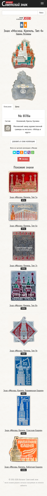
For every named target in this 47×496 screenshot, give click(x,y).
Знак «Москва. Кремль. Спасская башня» (23, 430)
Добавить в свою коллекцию (23, 142)
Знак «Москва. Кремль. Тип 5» (23, 197)
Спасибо (24, 159)
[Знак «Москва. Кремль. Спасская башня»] (23, 410)
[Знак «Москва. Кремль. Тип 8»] (23, 286)
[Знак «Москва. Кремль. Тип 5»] (23, 182)
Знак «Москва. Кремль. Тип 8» (23, 305)
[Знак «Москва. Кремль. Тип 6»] (23, 212)
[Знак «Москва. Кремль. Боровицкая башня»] (23, 371)
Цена (17, 106)
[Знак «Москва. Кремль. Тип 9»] (23, 331)
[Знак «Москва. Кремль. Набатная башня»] (23, 449)
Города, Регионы (23, 34)
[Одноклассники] (21, 152)
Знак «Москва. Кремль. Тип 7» (23, 265)
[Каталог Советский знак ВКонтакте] (21, 25)
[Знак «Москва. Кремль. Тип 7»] (23, 246)
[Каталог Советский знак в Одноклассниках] (25, 25)
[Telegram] (25, 152)
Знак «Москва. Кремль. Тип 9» (23, 350)
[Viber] (29, 152)
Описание (7, 106)
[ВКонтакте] (18, 152)
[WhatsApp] (32, 152)
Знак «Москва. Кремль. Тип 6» (23, 225)
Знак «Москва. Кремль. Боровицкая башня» (23, 390)
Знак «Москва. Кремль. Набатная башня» (23, 467)
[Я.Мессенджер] (14, 152)
